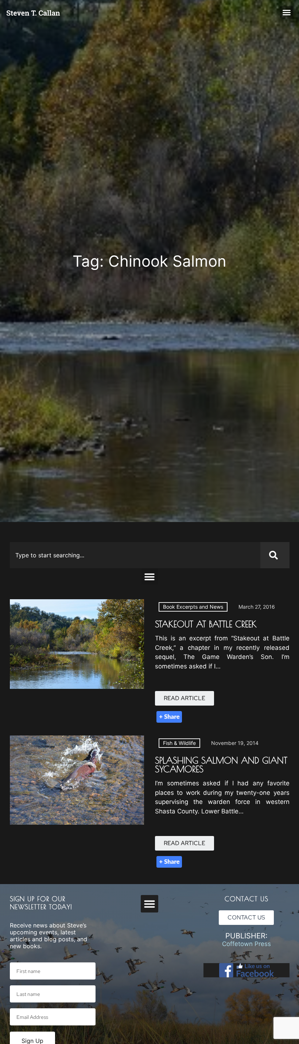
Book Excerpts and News (193, 607)
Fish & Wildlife (179, 743)
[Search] (275, 555)
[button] (286, 12)
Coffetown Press (246, 943)
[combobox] (135, 555)
